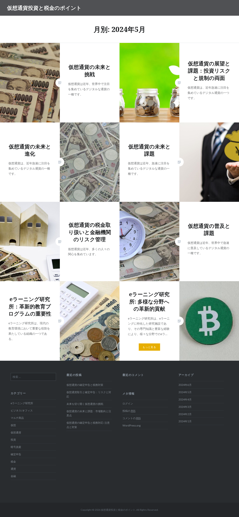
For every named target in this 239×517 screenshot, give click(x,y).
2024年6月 (185, 384)
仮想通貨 (16, 432)
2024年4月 (185, 399)
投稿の (128, 410)
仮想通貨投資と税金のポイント (44, 7)
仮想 (13, 425)
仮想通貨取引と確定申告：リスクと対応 (88, 394)
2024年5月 (185, 392)
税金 (13, 461)
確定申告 (16, 454)
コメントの (131, 418)
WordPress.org (131, 425)
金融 (13, 476)
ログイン (127, 403)
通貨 (13, 468)
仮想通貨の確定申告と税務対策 (84, 384)
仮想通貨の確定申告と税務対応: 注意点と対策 (88, 425)
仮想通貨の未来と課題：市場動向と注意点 (88, 413)
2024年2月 (185, 414)
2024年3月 (185, 406)
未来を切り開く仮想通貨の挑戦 (84, 403)
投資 (13, 439)
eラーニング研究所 (22, 403)
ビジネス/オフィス (22, 410)
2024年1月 (185, 421)
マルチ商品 (17, 417)
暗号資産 (16, 446)
